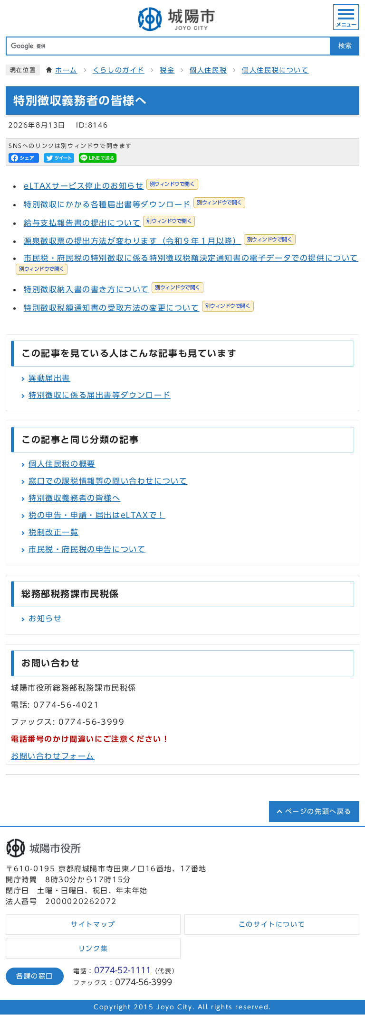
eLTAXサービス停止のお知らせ (109, 186)
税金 (167, 70)
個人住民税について (275, 70)
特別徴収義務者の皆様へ (75, 498)
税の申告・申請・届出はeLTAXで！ (97, 515)
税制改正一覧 (54, 532)
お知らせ (45, 618)
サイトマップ (93, 924)
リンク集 (93, 948)
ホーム (66, 70)
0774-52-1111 (122, 970)
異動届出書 (49, 378)
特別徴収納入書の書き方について (112, 289)
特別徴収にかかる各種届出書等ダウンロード (133, 204)
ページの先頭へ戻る (318, 811)
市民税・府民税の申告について (87, 549)
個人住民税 (208, 70)
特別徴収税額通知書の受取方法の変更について (137, 308)
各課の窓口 (34, 976)
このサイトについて (272, 924)
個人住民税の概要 (62, 464)
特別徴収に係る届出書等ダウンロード (100, 395)
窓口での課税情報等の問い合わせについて (108, 481)
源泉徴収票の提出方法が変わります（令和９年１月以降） (158, 241)
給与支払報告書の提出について (108, 223)
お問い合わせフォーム (53, 756)
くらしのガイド (118, 70)
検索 (345, 45)
